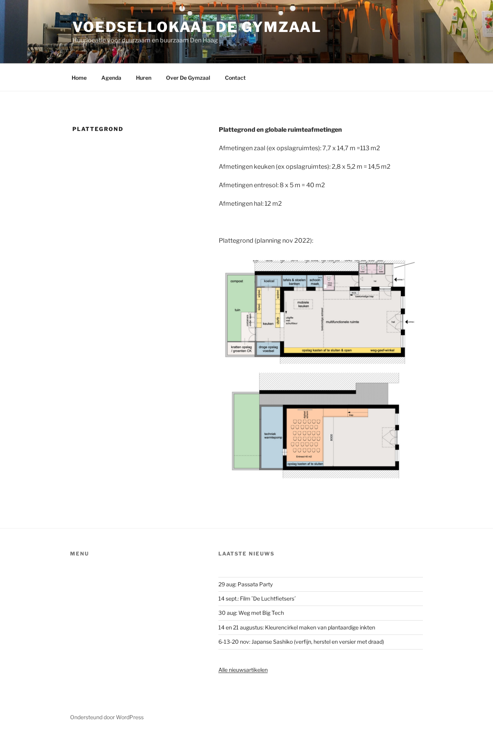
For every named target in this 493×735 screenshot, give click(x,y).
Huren (143, 77)
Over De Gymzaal (188, 77)
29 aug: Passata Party (245, 584)
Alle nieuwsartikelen (243, 669)
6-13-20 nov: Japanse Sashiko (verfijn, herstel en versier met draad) (301, 641)
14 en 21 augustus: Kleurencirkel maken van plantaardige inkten (296, 627)
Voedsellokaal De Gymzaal (197, 26)
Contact (235, 77)
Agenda (111, 77)
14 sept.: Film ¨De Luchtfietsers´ (257, 598)
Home (79, 77)
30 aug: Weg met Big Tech (251, 612)
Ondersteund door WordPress (107, 717)
